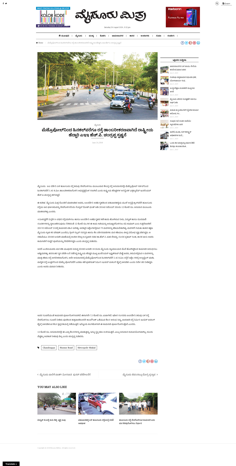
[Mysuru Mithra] (111, 20)
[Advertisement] (97, 165)
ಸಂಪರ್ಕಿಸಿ (170, 35)
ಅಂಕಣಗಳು (145, 35)
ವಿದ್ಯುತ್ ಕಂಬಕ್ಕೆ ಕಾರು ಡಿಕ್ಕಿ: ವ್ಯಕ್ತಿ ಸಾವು (51, 420)
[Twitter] (6, 3)
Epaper (227, 3)
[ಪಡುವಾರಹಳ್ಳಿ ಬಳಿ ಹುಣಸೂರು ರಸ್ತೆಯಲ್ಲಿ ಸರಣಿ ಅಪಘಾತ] (97, 414)
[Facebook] (3, 3)
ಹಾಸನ (132, 35)
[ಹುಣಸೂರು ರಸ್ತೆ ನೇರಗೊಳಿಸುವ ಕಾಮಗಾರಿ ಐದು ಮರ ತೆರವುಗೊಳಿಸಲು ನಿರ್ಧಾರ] (138, 414)
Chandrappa (49, 347)
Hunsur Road (66, 347)
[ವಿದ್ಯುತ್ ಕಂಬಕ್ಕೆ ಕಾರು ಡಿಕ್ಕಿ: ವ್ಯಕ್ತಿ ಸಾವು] (56, 414)
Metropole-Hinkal (86, 347)
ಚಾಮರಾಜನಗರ (117, 35)
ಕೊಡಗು (103, 35)
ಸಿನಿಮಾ (158, 35)
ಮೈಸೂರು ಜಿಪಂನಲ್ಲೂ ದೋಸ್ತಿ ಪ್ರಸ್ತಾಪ (139, 374)
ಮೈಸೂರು (78, 35)
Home (40, 42)
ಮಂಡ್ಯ (91, 35)
